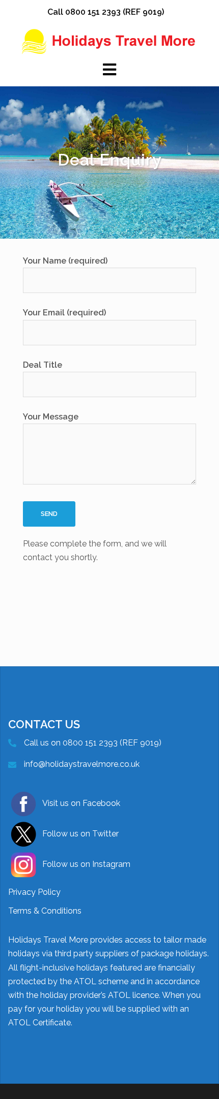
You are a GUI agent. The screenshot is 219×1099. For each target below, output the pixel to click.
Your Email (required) (64, 312)
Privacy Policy (34, 892)
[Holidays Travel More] (109, 41)
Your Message (50, 417)
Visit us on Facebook (81, 803)
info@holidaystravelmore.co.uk (82, 764)
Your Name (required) (65, 261)
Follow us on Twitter (80, 833)
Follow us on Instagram (86, 864)
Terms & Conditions (44, 911)
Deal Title (42, 365)
